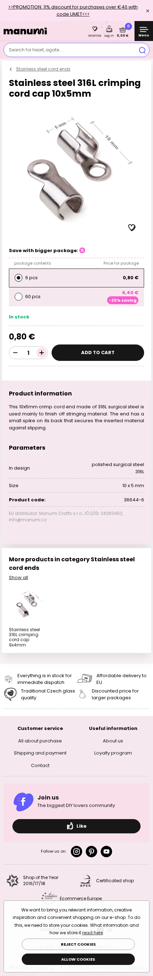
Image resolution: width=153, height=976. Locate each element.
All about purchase (40, 740)
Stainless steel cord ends (43, 69)
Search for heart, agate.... (36, 50)
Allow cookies (78, 959)
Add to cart (98, 352)
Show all (18, 577)
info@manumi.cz (28, 520)
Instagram (76, 851)
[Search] (142, 50)
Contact (40, 765)
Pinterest (91, 851)
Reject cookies (78, 944)
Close (147, 10)
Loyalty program (113, 753)
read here (92, 933)
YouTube (106, 851)
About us (113, 740)
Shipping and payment (40, 753)
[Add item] (42, 353)
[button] (132, 227)
